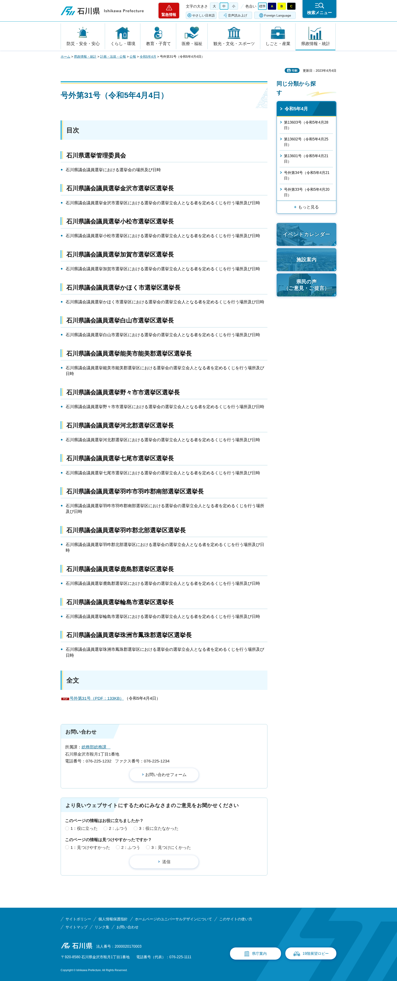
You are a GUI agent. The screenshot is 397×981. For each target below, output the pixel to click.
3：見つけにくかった (171, 847)
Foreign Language (277, 15)
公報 (133, 56)
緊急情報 (169, 15)
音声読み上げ (237, 15)
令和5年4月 (148, 56)
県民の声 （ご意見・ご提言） (306, 285)
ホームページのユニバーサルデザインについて (173, 919)
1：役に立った (84, 828)
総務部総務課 (96, 747)
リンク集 (102, 927)
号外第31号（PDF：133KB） (97, 698)
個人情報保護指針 (113, 919)
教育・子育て (158, 43)
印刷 (294, 70)
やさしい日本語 (203, 15)
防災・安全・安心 (83, 43)
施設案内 (306, 259)
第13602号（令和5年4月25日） (306, 142)
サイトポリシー (78, 919)
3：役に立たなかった (159, 828)
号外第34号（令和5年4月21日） (306, 175)
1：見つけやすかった (90, 847)
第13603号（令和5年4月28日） (306, 125)
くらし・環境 (123, 43)
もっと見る (308, 207)
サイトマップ (76, 927)
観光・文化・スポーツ (234, 43)
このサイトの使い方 (235, 919)
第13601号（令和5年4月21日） (306, 158)
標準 (262, 6)
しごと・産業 (278, 43)
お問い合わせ (127, 927)
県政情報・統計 (315, 43)
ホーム (65, 56)
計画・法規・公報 (113, 56)
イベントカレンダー (306, 234)
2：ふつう (118, 828)
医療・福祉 (192, 43)
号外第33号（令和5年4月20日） (306, 192)
